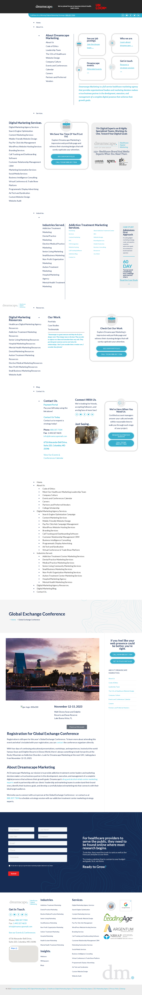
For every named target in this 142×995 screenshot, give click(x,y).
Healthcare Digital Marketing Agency (60, 989)
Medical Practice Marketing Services (58, 563)
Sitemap (122, 989)
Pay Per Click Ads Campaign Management (60, 524)
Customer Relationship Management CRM (60, 537)
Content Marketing (74, 237)
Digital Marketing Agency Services (52, 511)
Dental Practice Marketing (48, 910)
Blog (38, 387)
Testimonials (53, 329)
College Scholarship (50, 508)
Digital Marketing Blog (47, 588)
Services (39, 113)
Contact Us (72, 257)
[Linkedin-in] (138, 15)
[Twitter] (134, 15)
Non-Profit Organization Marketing (51, 927)
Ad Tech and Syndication (53, 546)
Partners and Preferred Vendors (56, 504)
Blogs (42, 965)
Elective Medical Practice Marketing (51, 914)
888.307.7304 (70, 15)
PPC (70, 240)
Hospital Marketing (46, 936)
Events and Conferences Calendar (57, 498)
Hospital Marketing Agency (54, 579)
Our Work (97, 254)
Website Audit (76, 976)
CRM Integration (73, 244)
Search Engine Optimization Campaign (58, 514)
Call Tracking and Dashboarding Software (60, 533)
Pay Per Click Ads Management (82, 923)
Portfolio (52, 321)
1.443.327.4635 (20, 923)
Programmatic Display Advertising (57, 543)
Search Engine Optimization (81, 910)
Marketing (72, 230)
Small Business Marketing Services (57, 569)
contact (59, 742)
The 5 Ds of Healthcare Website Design (121, 691)
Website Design (98, 237)
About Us (39, 27)
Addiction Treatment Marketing (50, 905)
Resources (97, 250)
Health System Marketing (48, 940)
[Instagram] (122, 15)
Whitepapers (44, 961)
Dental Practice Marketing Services (57, 559)
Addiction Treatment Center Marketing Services (63, 556)
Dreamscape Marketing (19, 989)
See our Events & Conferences (22, 932)
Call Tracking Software (75, 250)
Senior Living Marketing (52, 251)
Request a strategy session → (127, 67)
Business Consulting (100, 247)
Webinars (43, 956)
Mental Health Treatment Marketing (52, 945)
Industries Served (44, 553)
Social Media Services (79, 949)
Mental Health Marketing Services (57, 582)
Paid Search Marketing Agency (83, 989)
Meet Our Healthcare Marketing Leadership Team (64, 492)
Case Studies (53, 325)
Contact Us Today (52, 417)
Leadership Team (53, 50)
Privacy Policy (114, 989)
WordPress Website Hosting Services (58, 527)
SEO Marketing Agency (101, 989)
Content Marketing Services (54, 517)
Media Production (99, 244)
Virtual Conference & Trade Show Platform (61, 550)
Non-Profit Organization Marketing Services (61, 572)
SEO (95, 234)
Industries (40, 213)
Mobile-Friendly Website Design (56, 521)
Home (38, 23)
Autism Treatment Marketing (49, 932)
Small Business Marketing (53, 255)
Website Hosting (74, 247)
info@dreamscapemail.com (55, 436)
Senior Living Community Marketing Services (61, 566)
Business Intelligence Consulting (56, 540)
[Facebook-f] (130, 15)
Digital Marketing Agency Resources (53, 585)
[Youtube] (126, 15)
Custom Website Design (80, 971)
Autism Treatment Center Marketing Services (62, 575)
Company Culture (53, 61)
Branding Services (99, 240)
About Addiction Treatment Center (104, 230)
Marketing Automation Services (82, 945)
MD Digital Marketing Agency (37, 989)
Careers (49, 73)
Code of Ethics (52, 46)
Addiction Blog (73, 254)
